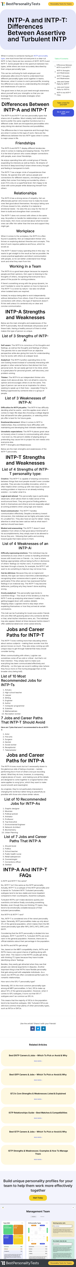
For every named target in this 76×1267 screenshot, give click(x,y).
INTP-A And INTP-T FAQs (64, 94)
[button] (32, 1028)
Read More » (38, 1061)
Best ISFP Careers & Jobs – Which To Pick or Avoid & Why (38, 1074)
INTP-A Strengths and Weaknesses (63, 72)
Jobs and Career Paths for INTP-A (63, 88)
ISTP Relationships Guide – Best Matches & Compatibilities (38, 1112)
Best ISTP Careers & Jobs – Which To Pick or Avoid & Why (38, 1131)
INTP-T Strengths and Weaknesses (63, 77)
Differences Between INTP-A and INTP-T (64, 66)
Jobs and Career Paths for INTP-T (63, 83)
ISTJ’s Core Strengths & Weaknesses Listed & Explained (38, 1093)
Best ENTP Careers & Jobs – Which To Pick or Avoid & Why (38, 1055)
